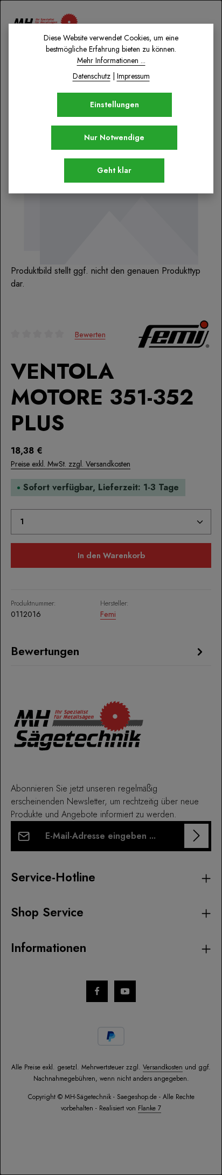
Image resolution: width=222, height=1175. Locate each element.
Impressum (133, 76)
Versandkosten (163, 1067)
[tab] (108, 651)
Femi (108, 614)
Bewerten (90, 334)
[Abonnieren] (196, 836)
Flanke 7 (149, 1108)
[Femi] (173, 334)
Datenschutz (91, 76)
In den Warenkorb (111, 555)
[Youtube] (125, 991)
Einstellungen (114, 104)
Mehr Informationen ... (111, 60)
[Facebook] (97, 991)
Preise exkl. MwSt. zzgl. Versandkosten (70, 463)
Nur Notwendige (114, 137)
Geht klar (114, 170)
